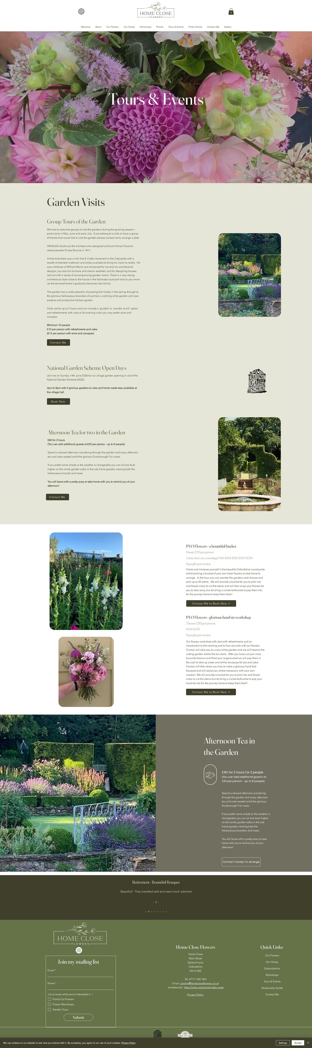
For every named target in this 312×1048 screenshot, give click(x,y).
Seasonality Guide (272, 988)
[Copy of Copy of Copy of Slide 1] (154, 911)
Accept (297, 1042)
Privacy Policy (128, 1042)
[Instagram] (81, 11)
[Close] (308, 1042)
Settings (283, 1042)
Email (51, 970)
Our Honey (272, 962)
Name (51, 983)
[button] (231, 11)
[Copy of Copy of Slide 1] (148, 911)
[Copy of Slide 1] (145, 911)
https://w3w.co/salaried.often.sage (204, 987)
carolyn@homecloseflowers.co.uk (199, 983)
